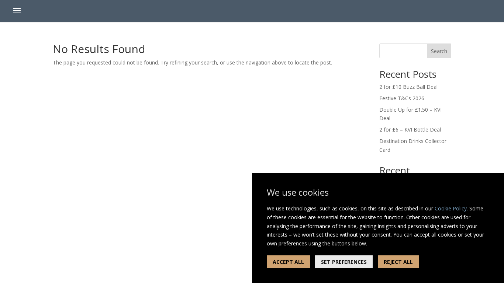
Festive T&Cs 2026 (401, 98)
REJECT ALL (398, 261)
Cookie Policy (451, 208)
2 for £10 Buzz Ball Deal (408, 86)
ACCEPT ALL (288, 261)
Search (439, 51)
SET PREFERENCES (344, 261)
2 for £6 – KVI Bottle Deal (410, 129)
